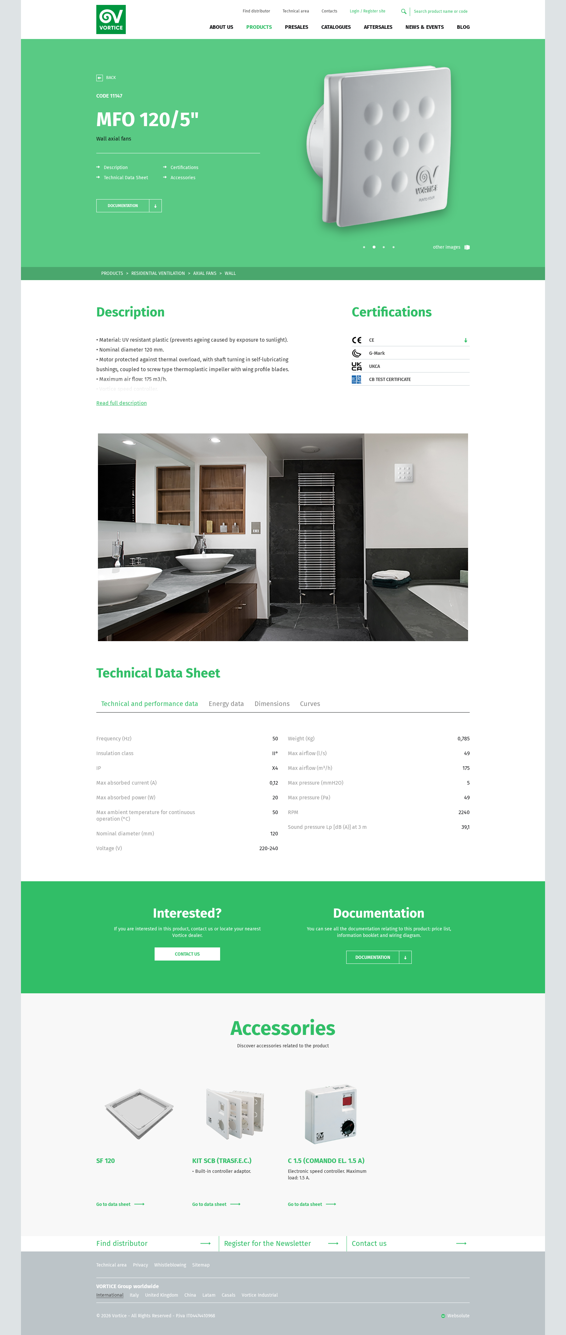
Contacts (329, 11)
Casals (229, 1295)
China (190, 1295)
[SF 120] (139, 1114)
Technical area (296, 11)
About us (221, 27)
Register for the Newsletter (267, 1244)
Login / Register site (368, 11)
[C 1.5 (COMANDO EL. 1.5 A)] (331, 1114)
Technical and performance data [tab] (149, 704)
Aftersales (378, 27)
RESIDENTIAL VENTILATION (158, 273)
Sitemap (201, 1265)
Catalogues (336, 27)
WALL (230, 273)
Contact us (187, 954)
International (109, 1295)
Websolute (458, 1316)
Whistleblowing (170, 1265)
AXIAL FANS (205, 273)
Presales (296, 27)
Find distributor (256, 11)
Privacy (140, 1265)
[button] (129, 205)
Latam (209, 1295)
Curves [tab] (310, 704)
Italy (134, 1295)
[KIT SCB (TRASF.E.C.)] (235, 1114)
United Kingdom (161, 1295)
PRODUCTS (112, 273)
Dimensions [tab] (272, 704)
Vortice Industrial (260, 1295)
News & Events (425, 27)
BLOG (463, 27)
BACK (111, 78)
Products (259, 27)
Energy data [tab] (226, 704)
